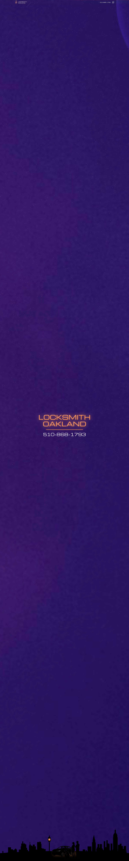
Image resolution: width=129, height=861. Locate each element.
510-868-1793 (64, 434)
